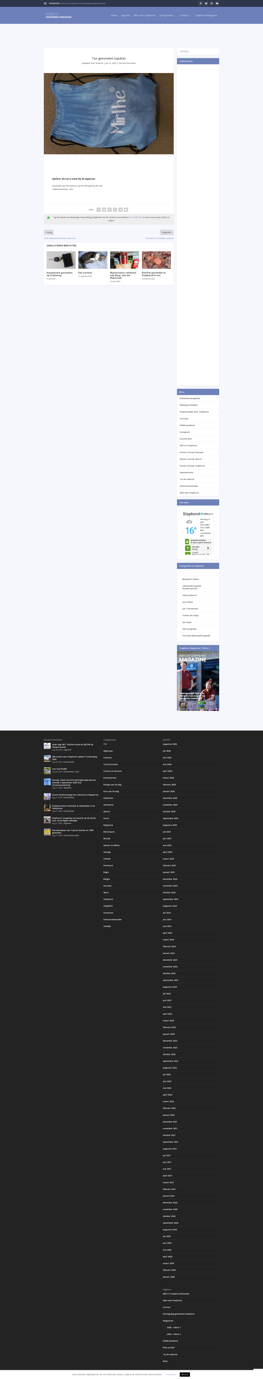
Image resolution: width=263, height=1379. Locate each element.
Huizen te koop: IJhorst (191, 459)
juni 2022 (167, 1081)
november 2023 (170, 966)
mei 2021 (167, 1169)
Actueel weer (186, 438)
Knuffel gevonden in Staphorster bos (154, 274)
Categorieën (166, 15)
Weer (165, 1361)
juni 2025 (167, 838)
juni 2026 (167, 757)
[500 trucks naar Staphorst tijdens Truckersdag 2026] (47, 758)
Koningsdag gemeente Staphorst (179, 1314)
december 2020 (170, 1202)
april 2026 (167, 771)
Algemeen (68, 750)
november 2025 (170, 804)
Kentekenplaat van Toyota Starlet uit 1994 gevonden (72, 831)
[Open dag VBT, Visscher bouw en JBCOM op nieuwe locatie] (47, 746)
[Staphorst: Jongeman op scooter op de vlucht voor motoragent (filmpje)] (47, 819)
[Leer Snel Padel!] (47, 770)
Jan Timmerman (190, 608)
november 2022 (170, 1047)
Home (114, 15)
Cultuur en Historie (112, 771)
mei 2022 (167, 1088)
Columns (107, 757)
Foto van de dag (111, 791)
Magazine (108, 825)
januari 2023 (169, 1034)
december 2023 (170, 960)
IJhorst (106, 811)
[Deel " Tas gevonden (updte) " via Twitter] (104, 209)
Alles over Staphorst (144, 15)
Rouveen (107, 885)
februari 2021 (169, 1189)
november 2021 (170, 1128)
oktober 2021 (169, 1135)
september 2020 (170, 1223)
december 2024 (170, 879)
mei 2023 (167, 1007)
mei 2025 (167, 845)
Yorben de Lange (190, 615)
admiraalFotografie (191, 586)
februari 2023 (169, 1027)
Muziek (106, 838)
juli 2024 (167, 912)
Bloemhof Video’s (190, 579)
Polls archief (169, 1347)
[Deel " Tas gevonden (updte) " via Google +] (109, 209)
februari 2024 (169, 946)
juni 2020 (167, 1243)
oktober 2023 (169, 973)
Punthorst (108, 865)
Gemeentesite (186, 472)
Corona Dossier (110, 764)
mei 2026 (167, 764)
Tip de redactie (187, 479)
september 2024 (170, 899)
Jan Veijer (186, 622)
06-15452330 (136, 217)
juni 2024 (167, 919)
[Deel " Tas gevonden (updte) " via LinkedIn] (120, 209)
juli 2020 (167, 1236)
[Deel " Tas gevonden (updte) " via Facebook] (98, 209)
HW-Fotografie (189, 629)
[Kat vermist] (92, 260)
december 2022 (170, 1040)
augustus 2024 (170, 906)
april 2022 (167, 1094)
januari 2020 (169, 1277)
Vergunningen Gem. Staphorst (194, 411)
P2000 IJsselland (187, 425)
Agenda (125, 15)
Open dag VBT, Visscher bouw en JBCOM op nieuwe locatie (72, 745)
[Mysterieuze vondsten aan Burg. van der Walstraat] (124, 260)
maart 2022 (168, 1101)
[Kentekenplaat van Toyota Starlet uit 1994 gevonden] (47, 832)
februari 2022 (169, 1108)
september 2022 (170, 1061)
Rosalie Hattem (189, 588)
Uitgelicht (108, 906)
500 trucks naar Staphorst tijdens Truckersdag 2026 (74, 757)
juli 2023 (167, 993)
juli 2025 (167, 831)
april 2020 (167, 1256)
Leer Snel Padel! (59, 769)
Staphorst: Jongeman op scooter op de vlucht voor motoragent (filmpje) (74, 819)
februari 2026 (169, 784)
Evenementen (69, 762)
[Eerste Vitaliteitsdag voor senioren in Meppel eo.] (47, 796)
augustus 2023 (170, 987)
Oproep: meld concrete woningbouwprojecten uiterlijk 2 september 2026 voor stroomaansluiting (74, 782)
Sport (77, 772)
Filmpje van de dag (112, 784)
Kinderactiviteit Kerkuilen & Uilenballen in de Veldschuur (73, 807)
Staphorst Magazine (206, 15)
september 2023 (170, 980)
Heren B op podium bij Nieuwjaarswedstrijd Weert (83, 3)
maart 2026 (168, 777)
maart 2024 (168, 939)
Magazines (168, 1320)
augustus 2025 (170, 825)
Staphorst (108, 899)
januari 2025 (169, 872)
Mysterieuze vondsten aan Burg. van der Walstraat (123, 275)
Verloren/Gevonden (127, 63)
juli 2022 (167, 1074)
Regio (106, 872)
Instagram (185, 432)
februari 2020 (169, 1270)
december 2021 (170, 1121)
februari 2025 (169, 865)
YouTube (184, 418)
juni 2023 (167, 1000)
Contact (184, 15)
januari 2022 (169, 1115)
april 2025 (167, 852)
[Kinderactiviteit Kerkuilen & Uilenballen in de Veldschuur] (47, 807)
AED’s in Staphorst (188, 445)
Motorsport (109, 831)
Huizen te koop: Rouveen (191, 452)
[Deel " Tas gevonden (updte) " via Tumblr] (115, 209)
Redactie (99, 63)
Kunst (106, 818)
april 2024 (167, 933)
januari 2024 (169, 953)
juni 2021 (167, 1162)
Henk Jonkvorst (189, 595)
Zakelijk (107, 926)
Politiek (107, 858)
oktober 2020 (169, 1216)
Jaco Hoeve (187, 602)
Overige (107, 852)
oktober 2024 (169, 892)
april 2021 (167, 1175)
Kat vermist (85, 272)
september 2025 (170, 818)
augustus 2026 (170, 744)
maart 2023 (168, 1020)
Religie (106, 879)
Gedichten (108, 798)
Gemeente (108, 804)
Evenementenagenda (190, 398)
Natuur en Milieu (111, 845)
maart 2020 (168, 1263)
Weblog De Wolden (189, 405)
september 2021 (170, 1142)
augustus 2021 (170, 1148)
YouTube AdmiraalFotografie (196, 635)
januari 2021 (169, 1196)
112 (105, 744)
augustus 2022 (170, 1067)
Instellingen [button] (171, 1374)
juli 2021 (167, 1155)
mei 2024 (167, 926)
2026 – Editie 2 (174, 1334)
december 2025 (170, 798)
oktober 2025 (169, 811)
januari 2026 (169, 791)
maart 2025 (168, 858)
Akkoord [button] (184, 1374)
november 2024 (170, 885)
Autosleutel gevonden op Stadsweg (59, 274)
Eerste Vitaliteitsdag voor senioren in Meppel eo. (75, 794)
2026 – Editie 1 (174, 1327)
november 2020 (170, 1209)
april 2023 (167, 1014)
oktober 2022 (169, 1054)
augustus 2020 (170, 1229)
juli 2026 (167, 751)
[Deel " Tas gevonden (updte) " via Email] (126, 209)
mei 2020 (167, 1250)
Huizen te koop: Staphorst (192, 465)
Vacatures (108, 912)
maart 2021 (168, 1182)
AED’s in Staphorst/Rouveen (176, 1293)
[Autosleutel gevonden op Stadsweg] (61, 260)
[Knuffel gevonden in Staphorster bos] (156, 260)
